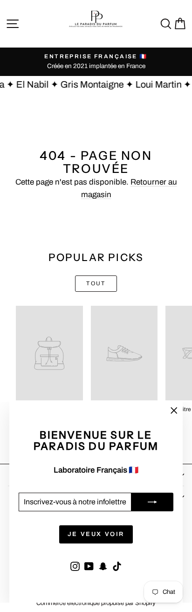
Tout (96, 283)
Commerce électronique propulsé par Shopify (96, 603)
